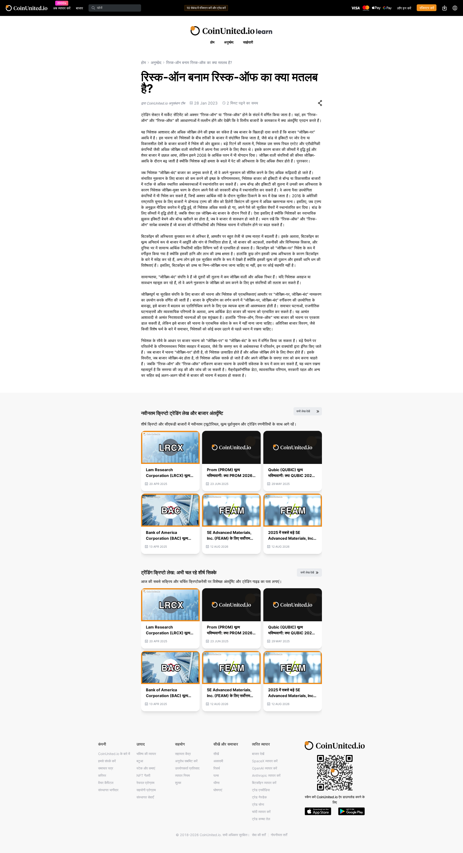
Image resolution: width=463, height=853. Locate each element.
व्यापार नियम (182, 775)
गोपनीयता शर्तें (279, 835)
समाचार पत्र (105, 768)
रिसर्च (216, 768)
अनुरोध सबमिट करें (186, 761)
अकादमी (218, 761)
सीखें (216, 754)
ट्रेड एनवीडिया (261, 790)
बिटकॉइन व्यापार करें (264, 783)
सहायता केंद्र (183, 754)
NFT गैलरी (143, 775)
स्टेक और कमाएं (145, 768)
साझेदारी (248, 42)
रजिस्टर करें (427, 8)
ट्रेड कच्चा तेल (261, 819)
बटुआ (139, 761)
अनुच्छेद (228, 42)
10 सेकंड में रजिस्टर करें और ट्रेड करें (206, 8)
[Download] (444, 7)
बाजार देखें (258, 754)
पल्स (216, 775)
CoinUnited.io (27, 8)
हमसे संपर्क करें (107, 761)
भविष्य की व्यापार (146, 754)
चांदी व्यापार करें (261, 812)
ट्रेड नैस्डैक (259, 797)
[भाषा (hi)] (454, 8)
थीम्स (216, 783)
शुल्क (178, 783)
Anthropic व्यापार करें (266, 775)
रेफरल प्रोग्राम (145, 783)
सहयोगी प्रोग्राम (146, 790)
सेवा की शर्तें (259, 835)
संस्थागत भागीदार (108, 790)
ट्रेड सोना (258, 804)
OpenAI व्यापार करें (264, 768)
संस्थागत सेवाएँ (145, 797)
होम (212, 42)
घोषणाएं (217, 790)
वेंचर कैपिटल (105, 783)
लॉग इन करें (404, 8)
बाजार (79, 8)
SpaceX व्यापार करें (265, 761)
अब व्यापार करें (61, 8)
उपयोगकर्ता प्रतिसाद (187, 768)
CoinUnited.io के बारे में (114, 754)
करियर (102, 775)
